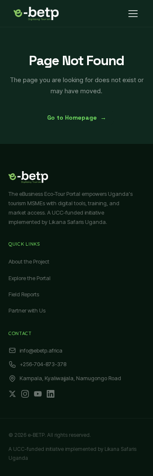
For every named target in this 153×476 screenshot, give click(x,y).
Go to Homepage (76, 117)
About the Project (28, 261)
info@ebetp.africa (41, 350)
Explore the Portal (29, 278)
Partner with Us (26, 310)
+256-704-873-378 (43, 364)
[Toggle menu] (133, 14)
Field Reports (23, 294)
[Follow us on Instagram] (25, 394)
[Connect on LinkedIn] (50, 394)
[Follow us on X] (12, 394)
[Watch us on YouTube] (38, 394)
